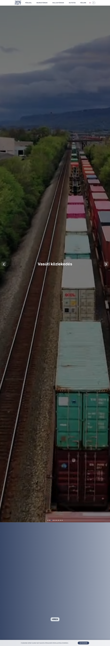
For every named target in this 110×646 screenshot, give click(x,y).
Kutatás (72, 3)
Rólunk (83, 3)
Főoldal (28, 3)
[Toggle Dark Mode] (93, 2)
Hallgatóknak (58, 3)
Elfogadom (83, 643)
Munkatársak (42, 3)
